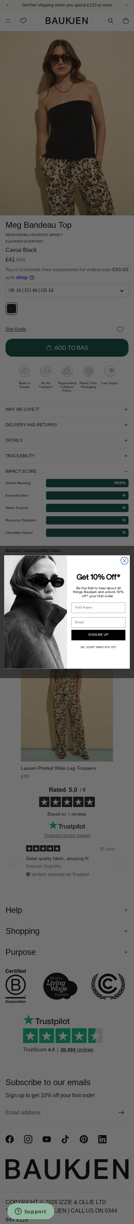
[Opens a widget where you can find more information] (30, 1212)
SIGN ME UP (98, 635)
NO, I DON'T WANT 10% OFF (98, 647)
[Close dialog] (124, 560)
